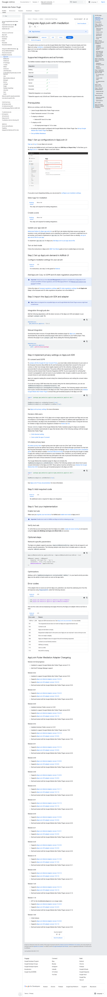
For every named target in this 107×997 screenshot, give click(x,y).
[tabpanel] (58, 207)
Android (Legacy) (36, 40)
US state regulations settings (68, 288)
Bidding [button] (31, 202)
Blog (53, 961)
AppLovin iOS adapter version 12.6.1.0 (48, 890)
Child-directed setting (37, 434)
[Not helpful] (87, 19)
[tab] (31, 202)
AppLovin (72, 333)
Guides (4, 10)
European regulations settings (48, 288)
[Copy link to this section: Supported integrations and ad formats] (65, 58)
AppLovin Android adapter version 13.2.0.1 (49, 831)
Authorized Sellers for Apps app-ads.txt (39, 231)
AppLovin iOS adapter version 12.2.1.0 (48, 924)
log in (35, 144)
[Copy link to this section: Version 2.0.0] (37, 870)
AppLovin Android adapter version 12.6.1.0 (49, 887)
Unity (60, 37)
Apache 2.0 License (38, 946)
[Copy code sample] (87, 319)
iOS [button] (38, 264)
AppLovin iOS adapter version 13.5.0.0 (48, 736)
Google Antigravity (84, 972)
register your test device (44, 514)
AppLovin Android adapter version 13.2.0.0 (49, 845)
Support (37, 10)
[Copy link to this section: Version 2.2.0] (37, 842)
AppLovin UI (33, 149)
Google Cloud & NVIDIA (30, 972)
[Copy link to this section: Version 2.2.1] (37, 828)
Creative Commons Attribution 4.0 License (70, 944)
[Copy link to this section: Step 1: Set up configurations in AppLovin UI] (68, 140)
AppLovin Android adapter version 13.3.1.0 (49, 803)
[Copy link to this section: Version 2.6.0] (37, 704)
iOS (53, 37)
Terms (26, 993)
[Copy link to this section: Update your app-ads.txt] (48, 228)
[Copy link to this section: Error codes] (40, 584)
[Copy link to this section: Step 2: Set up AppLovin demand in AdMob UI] (70, 256)
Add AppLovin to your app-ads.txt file (64, 240)
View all (81, 980)
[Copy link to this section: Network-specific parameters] (52, 542)
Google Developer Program (31, 961)
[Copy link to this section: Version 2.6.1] (37, 690)
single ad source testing (72, 529)
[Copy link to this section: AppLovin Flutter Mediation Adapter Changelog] (72, 658)
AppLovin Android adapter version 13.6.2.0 (49, 693)
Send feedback (81, 23)
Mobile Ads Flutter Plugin (11, 7)
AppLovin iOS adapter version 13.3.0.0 (48, 820)
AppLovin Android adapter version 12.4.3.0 (49, 904)
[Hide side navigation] (20, 994)
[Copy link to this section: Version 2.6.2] (37, 673)
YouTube (54, 974)
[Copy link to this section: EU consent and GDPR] (46, 360)
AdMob (12, 2)
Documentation (24, 2)
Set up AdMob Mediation (38, 133)
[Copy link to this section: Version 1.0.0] (37, 915)
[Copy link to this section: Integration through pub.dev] (51, 311)
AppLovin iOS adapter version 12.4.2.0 (48, 907)
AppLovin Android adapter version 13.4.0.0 (49, 775)
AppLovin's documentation (65, 620)
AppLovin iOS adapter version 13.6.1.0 (48, 716)
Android (44, 37)
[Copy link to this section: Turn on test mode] (43, 246)
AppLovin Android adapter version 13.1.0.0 (49, 859)
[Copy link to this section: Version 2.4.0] (37, 772)
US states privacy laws (34, 445)
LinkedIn (54, 969)
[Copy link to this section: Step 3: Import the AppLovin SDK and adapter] (70, 297)
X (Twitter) (55, 972)
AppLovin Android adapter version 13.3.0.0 (49, 817)
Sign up (30, 144)
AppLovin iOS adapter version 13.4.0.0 (48, 778)
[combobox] (77, 1)
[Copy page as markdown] (35, 26)
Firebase (81, 966)
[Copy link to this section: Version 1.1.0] (37, 898)
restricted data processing (55, 451)
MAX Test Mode (54, 249)
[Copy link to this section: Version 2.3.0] (37, 814)
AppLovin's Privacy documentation (40, 483)
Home (29, 19)
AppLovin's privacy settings (39, 409)
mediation (40, 47)
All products (93, 986)
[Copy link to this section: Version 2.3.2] (37, 786)
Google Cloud (82, 974)
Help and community (46, 2)
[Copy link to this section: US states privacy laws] (46, 442)
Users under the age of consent (40, 437)
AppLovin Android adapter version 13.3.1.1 (49, 789)
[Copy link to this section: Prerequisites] (41, 103)
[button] (11, 37)
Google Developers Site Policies (60, 946)
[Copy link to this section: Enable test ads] (41, 511)
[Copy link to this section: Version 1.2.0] (37, 884)
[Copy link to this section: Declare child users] (44, 414)
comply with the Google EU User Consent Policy (43, 363)
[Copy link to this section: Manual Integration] (44, 330)
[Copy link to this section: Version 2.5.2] (37, 724)
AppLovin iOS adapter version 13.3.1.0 (48, 792)
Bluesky (54, 964)
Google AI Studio (83, 969)
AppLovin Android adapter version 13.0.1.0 (49, 873)
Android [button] (31, 264)
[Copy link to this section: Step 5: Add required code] (53, 489)
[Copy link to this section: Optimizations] (40, 572)
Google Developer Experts (31, 966)
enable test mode (66, 514)
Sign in (103, 2)
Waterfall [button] (39, 202)
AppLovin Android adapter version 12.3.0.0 (49, 921)
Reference (12, 10)
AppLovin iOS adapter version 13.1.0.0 (48, 862)
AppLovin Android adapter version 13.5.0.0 (49, 761)
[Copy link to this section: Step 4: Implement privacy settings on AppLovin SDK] (76, 355)
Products (35, 19)
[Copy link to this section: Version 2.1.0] (37, 856)
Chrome (81, 964)
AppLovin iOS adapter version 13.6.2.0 (48, 696)
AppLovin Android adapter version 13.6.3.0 (49, 679)
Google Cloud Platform (72, 986)
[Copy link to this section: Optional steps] (43, 537)
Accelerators (27, 969)
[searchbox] (11, 16)
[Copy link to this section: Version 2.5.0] (37, 758)
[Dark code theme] (84, 319)
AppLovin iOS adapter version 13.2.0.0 (48, 834)
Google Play (82, 977)
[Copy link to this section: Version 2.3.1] (37, 800)
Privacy (31, 993)
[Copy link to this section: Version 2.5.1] (37, 744)
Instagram (54, 966)
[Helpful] (84, 19)
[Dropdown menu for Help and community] (54, 2)
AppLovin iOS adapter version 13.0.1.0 (48, 876)
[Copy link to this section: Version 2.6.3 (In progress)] (46, 662)
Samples (35, 2)
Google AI (84, 986)
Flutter (69, 37)
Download (29, 10)
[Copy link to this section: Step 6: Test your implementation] (59, 507)
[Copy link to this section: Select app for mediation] (48, 198)
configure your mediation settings (71, 193)
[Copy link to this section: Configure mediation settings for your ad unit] (64, 260)
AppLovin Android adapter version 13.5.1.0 (49, 733)
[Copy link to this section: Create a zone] (40, 213)
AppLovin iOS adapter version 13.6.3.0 (48, 682)
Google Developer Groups (31, 964)
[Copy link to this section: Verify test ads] (41, 526)
